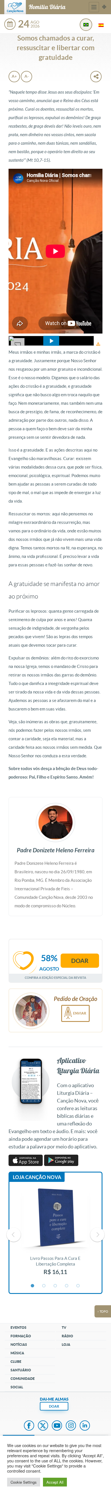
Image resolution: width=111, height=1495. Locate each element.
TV (64, 1327)
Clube (16, 1361)
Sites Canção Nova (104, 7)
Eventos (18, 1327)
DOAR (54, 1406)
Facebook (29, 1426)
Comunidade (23, 1378)
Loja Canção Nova (37, 1177)
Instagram (70, 1426)
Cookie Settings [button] (24, 1482)
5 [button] (78, 1286)
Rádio (67, 1336)
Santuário (21, 1370)
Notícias (19, 1344)
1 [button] (32, 1286)
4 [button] (67, 1286)
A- (26, 76)
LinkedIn (84, 1426)
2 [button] (44, 1286)
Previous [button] (14, 1235)
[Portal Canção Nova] (15, 7)
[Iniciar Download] (98, 344)
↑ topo (102, 1311)
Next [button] (97, 1235)
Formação (21, 1336)
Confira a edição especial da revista (55, 977)
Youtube (56, 1426)
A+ (14, 76)
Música (17, 1353)
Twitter (43, 1426)
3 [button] (55, 1286)
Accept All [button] (54, 1482)
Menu (94, 7)
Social (17, 1387)
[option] (55, 1235)
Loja (66, 1344)
